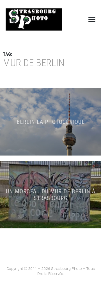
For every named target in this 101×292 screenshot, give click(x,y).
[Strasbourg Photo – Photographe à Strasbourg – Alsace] (34, 19)
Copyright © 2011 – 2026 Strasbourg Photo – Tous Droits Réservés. (50, 271)
